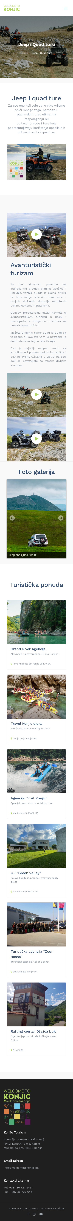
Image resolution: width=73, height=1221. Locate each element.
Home (24, 52)
